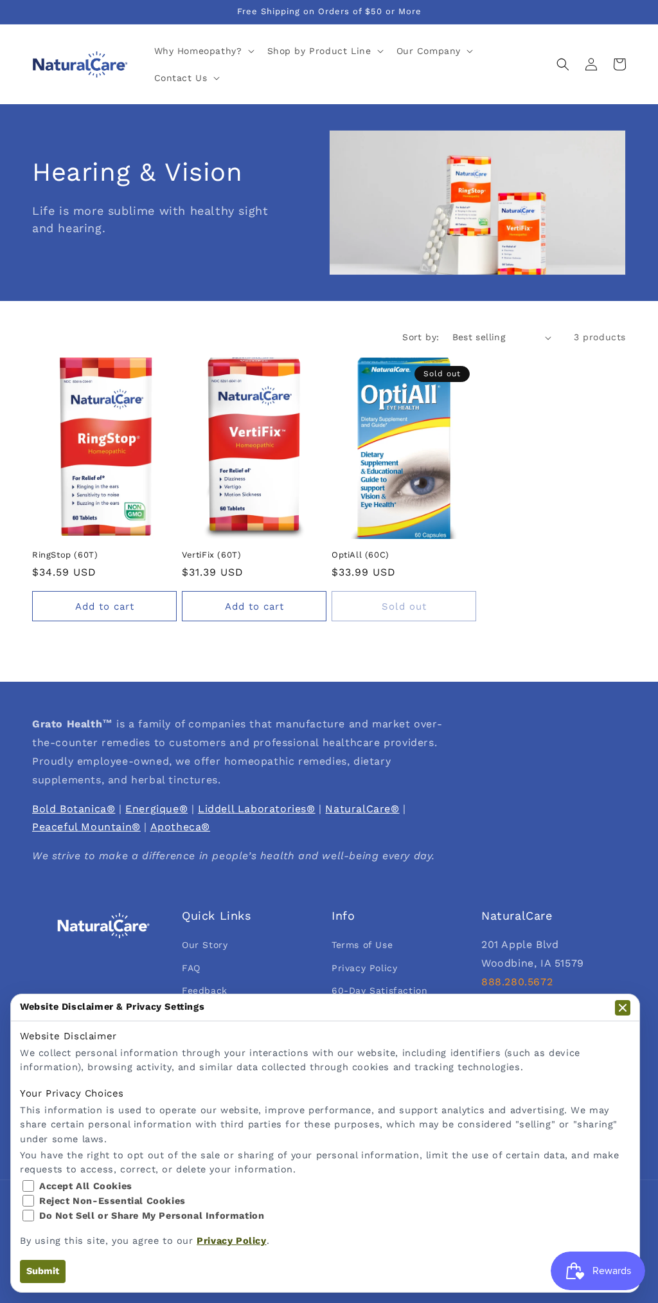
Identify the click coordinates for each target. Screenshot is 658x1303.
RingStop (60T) (65, 555)
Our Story (204, 945)
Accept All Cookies (85, 1186)
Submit (42, 1271)
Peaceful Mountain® (86, 827)
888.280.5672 (517, 982)
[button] (203, 50)
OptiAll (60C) (360, 555)
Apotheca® (180, 827)
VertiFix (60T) (211, 555)
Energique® (156, 809)
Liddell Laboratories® (257, 809)
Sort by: (420, 337)
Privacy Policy (364, 968)
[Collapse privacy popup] (622, 1008)
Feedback (204, 990)
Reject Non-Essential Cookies (112, 1201)
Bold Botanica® (73, 809)
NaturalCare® (362, 809)
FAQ (191, 968)
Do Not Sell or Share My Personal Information (151, 1215)
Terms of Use (362, 945)
